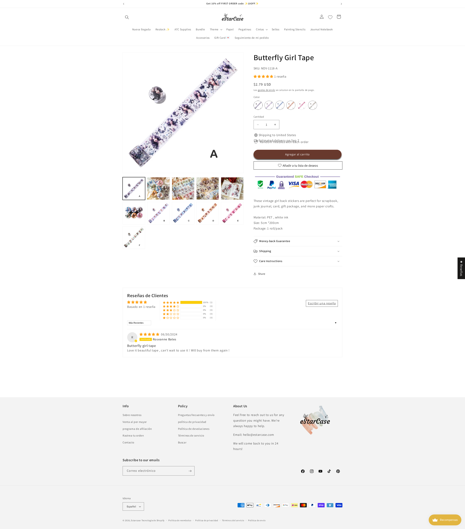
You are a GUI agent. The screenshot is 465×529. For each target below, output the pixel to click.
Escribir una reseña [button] (322, 303)
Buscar (182, 442)
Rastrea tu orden (133, 435)
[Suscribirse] (190, 471)
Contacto (128, 442)
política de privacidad (192, 422)
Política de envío (257, 520)
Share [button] (261, 273)
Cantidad (259, 116)
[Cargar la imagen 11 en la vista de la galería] (134, 237)
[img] (150, 334)
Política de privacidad (206, 520)
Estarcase (136, 520)
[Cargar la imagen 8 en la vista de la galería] (183, 213)
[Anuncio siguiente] (341, 4)
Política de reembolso (179, 520)
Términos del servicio (233, 520)
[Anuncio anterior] (124, 4)
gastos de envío (266, 90)
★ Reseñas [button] (461, 268)
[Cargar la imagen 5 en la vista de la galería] (232, 188)
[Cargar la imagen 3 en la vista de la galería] (183, 188)
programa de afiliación (137, 429)
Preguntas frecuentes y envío (196, 415)
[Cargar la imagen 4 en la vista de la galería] (207, 188)
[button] (127, 17)
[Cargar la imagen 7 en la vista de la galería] (158, 213)
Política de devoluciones (193, 429)
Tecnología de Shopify (153, 520)
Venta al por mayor (135, 422)
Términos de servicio (191, 435)
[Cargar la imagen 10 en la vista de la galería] (232, 213)
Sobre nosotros (132, 415)
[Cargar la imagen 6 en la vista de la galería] (134, 213)
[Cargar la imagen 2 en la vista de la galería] (158, 188)
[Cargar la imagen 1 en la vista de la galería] (134, 188)
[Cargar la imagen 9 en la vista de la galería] (207, 213)
